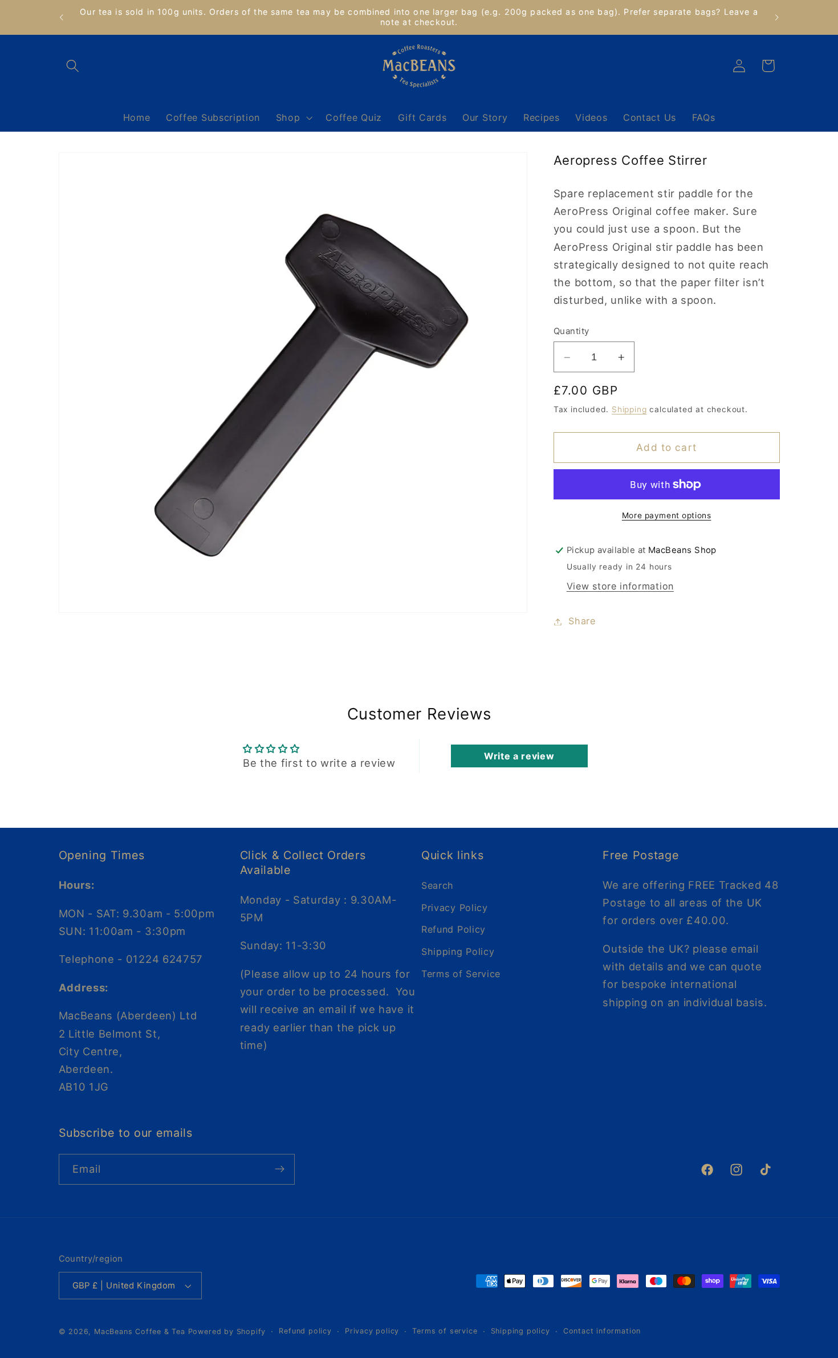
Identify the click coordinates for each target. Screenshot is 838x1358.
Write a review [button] (519, 756)
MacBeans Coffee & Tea (139, 1331)
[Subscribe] (279, 1169)
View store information (620, 586)
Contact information (602, 1331)
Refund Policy (453, 929)
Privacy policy (372, 1331)
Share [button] (581, 621)
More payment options (666, 515)
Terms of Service (461, 973)
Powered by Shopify (227, 1331)
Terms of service (444, 1331)
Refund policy (305, 1331)
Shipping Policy (457, 951)
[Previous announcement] (61, 17)
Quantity (571, 332)
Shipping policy (520, 1331)
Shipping (629, 409)
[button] (73, 65)
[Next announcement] (777, 17)
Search (437, 885)
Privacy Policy (454, 907)
